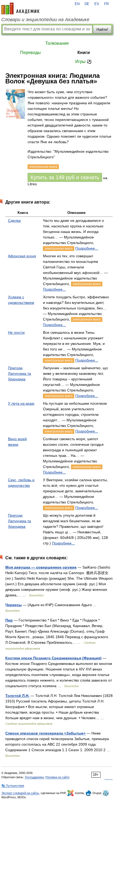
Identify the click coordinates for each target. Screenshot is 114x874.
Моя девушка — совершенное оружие (41, 567)
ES (96, 4)
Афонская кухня (22, 256)
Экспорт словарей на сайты (20, 793)
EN (77, 4)
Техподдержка (34, 777)
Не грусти (16, 332)
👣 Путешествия (12, 785)
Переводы (30, 52)
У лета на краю (21, 403)
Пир (9, 620)
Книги (83, 52)
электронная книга (59, 248)
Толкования (57, 43)
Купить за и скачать (64, 177)
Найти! (102, 29)
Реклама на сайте (57, 777)
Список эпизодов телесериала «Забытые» (45, 733)
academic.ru (20, 8)
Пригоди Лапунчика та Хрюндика (19, 373)
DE (87, 4)
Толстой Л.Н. (17, 695)
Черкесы (13, 605)
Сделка (14, 220)
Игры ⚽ (83, 61)
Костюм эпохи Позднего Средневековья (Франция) (53, 658)
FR (106, 4)
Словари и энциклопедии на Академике (45, 19)
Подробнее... (86, 248)
